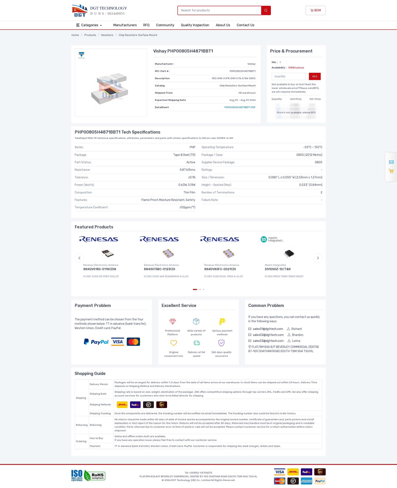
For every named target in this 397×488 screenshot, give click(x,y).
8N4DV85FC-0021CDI (220, 269)
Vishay (252, 63)
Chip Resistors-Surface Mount (138, 35)
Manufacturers (125, 25)
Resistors (107, 35)
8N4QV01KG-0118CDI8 (99, 269)
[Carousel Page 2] (200, 289)
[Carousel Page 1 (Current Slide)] (195, 289)
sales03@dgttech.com (268, 341)
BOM (317, 10)
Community (165, 25)
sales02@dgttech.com (268, 335)
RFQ (146, 25)
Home (75, 35)
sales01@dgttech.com (268, 329)
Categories (90, 25)
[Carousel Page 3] (203, 289)
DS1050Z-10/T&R (278, 269)
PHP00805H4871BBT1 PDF (240, 107)
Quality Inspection (195, 25)
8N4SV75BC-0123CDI (159, 269)
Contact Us (245, 25)
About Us (223, 25)
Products (90, 35)
